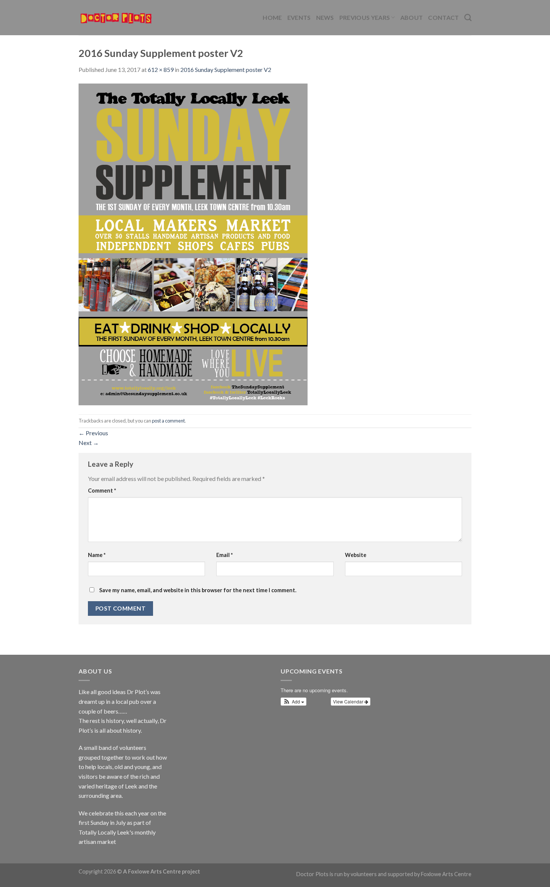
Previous (93, 432)
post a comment (168, 421)
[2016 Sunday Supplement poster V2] (193, 243)
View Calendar (348, 701)
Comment (102, 490)
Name (97, 555)
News (325, 17)
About (411, 17)
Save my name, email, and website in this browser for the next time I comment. (197, 590)
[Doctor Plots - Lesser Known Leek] (116, 17)
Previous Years (364, 17)
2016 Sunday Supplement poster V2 (225, 69)
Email (224, 555)
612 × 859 (161, 69)
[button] (293, 701)
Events (299, 17)
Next (89, 442)
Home (272, 17)
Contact (443, 17)
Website (355, 555)
